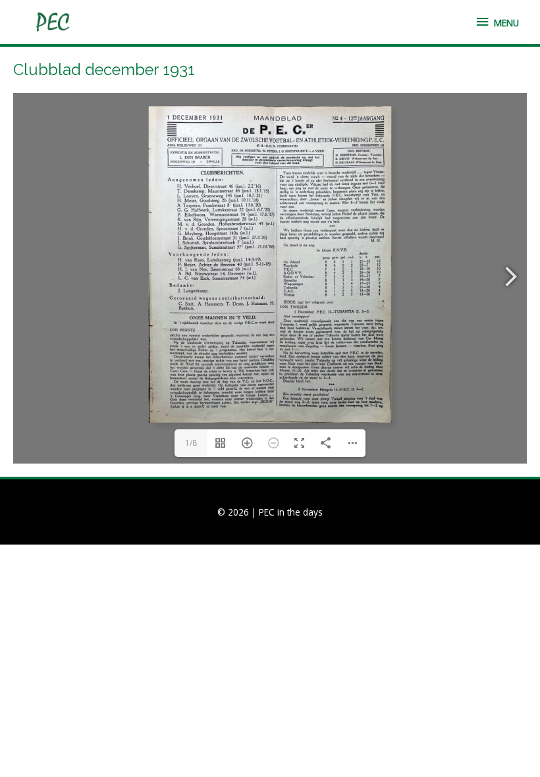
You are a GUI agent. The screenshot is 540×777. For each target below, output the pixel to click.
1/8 (191, 442)
